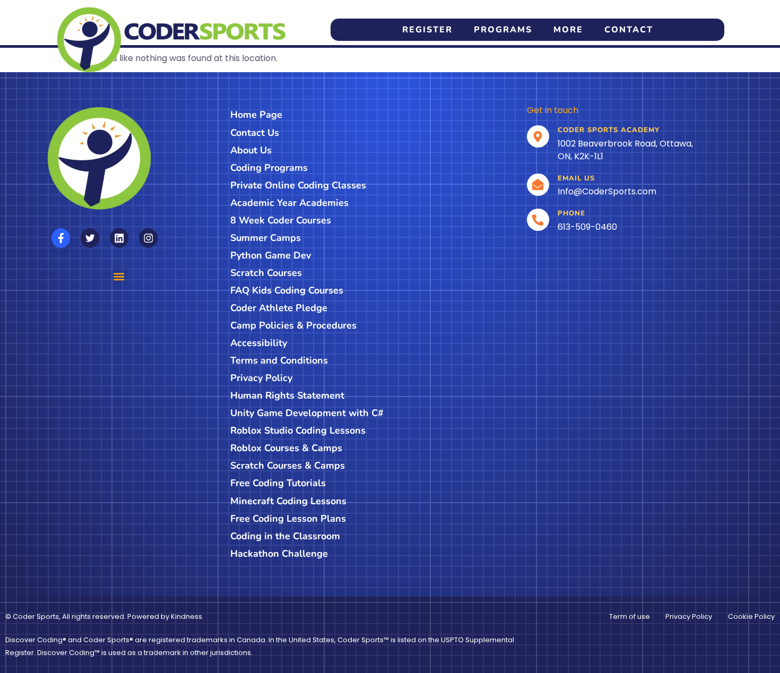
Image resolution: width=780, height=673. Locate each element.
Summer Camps (265, 237)
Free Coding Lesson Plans (288, 518)
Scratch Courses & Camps (287, 465)
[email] (538, 185)
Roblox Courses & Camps (286, 448)
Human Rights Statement (287, 395)
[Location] (538, 136)
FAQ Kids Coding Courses (286, 290)
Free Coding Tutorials (278, 483)
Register (427, 30)
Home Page (256, 114)
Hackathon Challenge (279, 553)
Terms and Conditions (279, 360)
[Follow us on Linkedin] (119, 238)
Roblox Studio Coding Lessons (298, 430)
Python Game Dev (270, 255)
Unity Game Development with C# (307, 413)
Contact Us (254, 132)
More (568, 30)
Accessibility (258, 342)
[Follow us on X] (90, 238)
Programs (503, 30)
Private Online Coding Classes (298, 185)
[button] (119, 276)
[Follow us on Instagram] (148, 238)
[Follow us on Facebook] (60, 238)
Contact (628, 30)
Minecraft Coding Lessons (288, 501)
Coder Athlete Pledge (278, 307)
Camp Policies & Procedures (293, 325)
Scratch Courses (266, 272)
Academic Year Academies (289, 202)
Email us (576, 178)
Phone (571, 213)
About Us (251, 150)
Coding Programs (269, 167)
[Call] (538, 220)
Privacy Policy (261, 378)
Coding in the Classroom (285, 536)
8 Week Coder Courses (280, 220)
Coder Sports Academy (609, 130)
